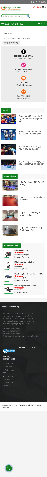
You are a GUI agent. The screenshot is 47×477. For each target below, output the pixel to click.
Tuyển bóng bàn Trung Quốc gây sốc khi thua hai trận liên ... (31, 163)
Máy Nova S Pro (21, 250)
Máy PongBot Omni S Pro (25, 286)
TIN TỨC (6, 110)
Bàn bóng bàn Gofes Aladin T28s (28, 274)
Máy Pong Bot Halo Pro (24, 262)
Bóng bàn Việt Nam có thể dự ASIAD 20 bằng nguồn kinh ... (30, 118)
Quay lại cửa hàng (11, 43)
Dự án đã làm (10, 176)
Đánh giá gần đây (11, 245)
